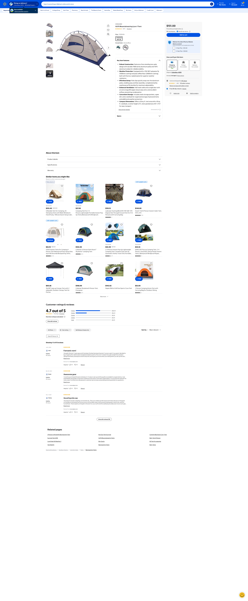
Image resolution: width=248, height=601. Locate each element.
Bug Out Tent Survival (105, 434)
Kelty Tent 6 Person (154, 438)
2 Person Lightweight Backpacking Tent (58, 434)
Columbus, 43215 (176, 72)
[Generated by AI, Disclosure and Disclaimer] (160, 109)
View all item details (124, 109)
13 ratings (129, 28)
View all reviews (52, 321)
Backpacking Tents (104, 445)
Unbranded (118, 24)
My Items (128, 10)
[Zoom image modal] (108, 34)
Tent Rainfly (50, 445)
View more (103, 296)
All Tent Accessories (155, 441)
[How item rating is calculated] (64, 317)
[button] (221, 4)
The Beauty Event (96, 10)
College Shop (56, 10)
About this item (52, 153)
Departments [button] (7, 10)
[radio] (119, 38)
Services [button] (19, 10)
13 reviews (61, 313)
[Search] (211, 4)
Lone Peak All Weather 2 (54, 441)
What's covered (177, 43)
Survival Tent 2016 (52, 438)
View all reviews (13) (104, 419)
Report (83, 365)
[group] (123, 29)
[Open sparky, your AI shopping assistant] (242, 595)
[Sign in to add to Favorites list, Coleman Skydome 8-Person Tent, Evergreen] (91, 263)
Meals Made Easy (118, 10)
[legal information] (182, 29)
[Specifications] (160, 164)
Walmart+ (159, 10)
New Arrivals (84, 10)
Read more (67, 358)
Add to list (176, 93)
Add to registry (194, 93)
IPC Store (184, 81)
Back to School (44, 10)
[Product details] (160, 159)
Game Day (107, 10)
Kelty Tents (152, 445)
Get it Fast (66, 10)
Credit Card (150, 10)
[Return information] (189, 31)
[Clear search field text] (207, 4)
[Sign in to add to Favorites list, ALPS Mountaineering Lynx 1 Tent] (108, 30)
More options (180, 75)
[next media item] (108, 47)
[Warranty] (160, 170)
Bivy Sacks (102, 441)
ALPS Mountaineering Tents (107, 438)
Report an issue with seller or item (179, 85)
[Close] (36, 10)
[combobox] (127, 4)
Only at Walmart (139, 10)
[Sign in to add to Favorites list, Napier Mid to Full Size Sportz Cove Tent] (121, 263)
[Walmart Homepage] (4, 4)
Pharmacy (75, 10)
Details (184, 88)
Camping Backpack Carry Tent (158, 434)
